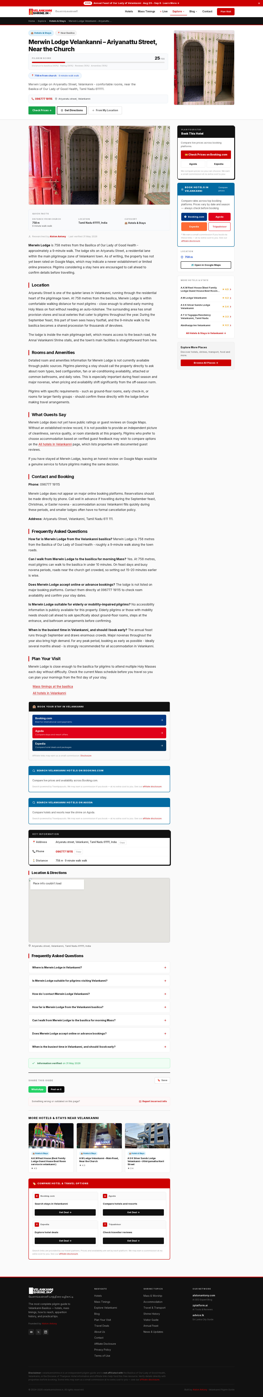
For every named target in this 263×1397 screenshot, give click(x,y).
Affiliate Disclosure (105, 1343)
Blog (192, 11)
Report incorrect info (154, 1101)
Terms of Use (102, 1355)
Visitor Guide (151, 1319)
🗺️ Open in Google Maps (206, 264)
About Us (99, 1331)
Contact (207, 11)
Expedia (218, 164)
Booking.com (196, 216)
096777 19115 (43, 98)
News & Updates (153, 1331)
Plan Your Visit (102, 1319)
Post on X (56, 1089)
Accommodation (152, 1301)
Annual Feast (150, 1325)
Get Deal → (65, 1212)
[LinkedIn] (45, 1332)
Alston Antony (58, 236)
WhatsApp (37, 1089)
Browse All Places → (206, 362)
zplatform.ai (203, 1307)
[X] (38, 1332)
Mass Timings (146, 11)
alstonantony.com (204, 1297)
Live (164, 11)
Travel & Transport (154, 1307)
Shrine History (151, 1313)
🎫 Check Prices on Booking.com (206, 154)
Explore (177, 11)
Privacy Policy (102, 1349)
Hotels (129, 11)
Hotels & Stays (57, 21)
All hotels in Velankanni (55, 444)
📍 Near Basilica (65, 33)
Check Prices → (42, 110)
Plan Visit (226, 11)
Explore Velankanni (105, 1307)
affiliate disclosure (152, 786)
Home (31, 21)
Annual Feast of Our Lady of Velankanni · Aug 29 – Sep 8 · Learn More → (132, 3)
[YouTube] (31, 1332)
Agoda (193, 164)
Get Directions (74, 110)
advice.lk (203, 1317)
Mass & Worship (152, 1295)
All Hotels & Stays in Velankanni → (206, 333)
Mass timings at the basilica (53, 686)
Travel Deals (101, 1325)
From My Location (107, 110)
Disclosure (86, 755)
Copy (122, 842)
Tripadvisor (220, 226)
